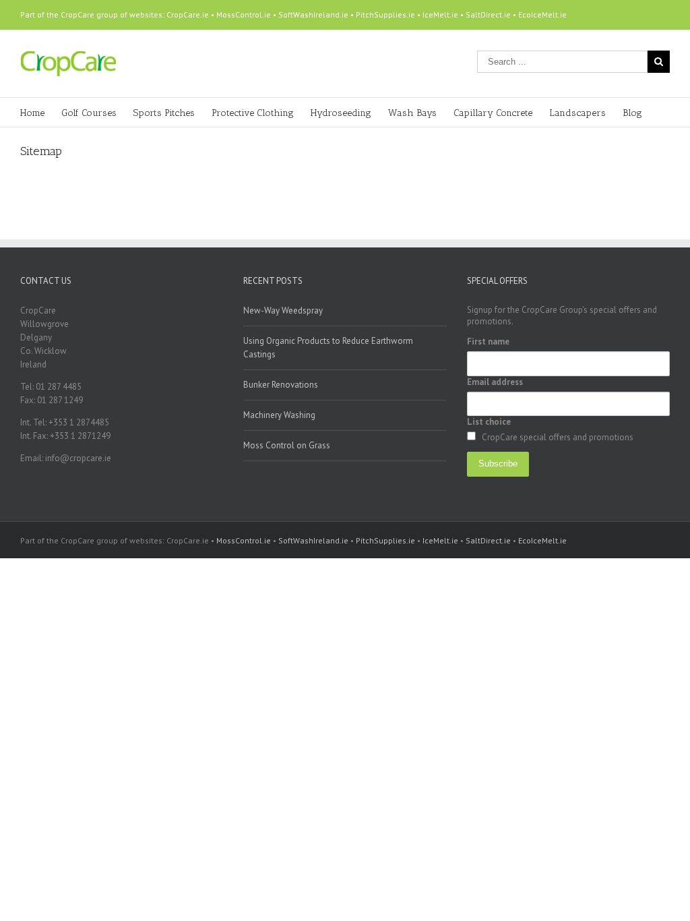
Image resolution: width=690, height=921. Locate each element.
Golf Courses (89, 113)
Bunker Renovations (280, 384)
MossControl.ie (243, 14)
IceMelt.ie (440, 14)
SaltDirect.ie (488, 14)
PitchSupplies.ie (385, 14)
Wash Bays (412, 113)
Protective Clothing (253, 113)
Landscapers (577, 113)
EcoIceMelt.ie (542, 14)
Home (32, 113)
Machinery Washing (279, 415)
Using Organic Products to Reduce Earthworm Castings (328, 347)
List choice (489, 421)
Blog (632, 113)
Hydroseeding (341, 113)
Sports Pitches (164, 113)
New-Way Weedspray (283, 310)
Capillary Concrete (492, 113)
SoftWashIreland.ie (313, 14)
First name (488, 341)
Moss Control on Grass (286, 445)
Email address (495, 382)
